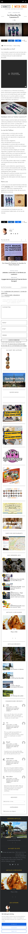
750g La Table (7, 631)
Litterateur (7, 186)
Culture (14, 652)
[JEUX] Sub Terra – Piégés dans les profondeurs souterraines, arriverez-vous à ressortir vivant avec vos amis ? (17, 595)
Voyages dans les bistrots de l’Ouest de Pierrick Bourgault (14, 279)
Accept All (14, 924)
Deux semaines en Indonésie (17, 669)
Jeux (14, 563)
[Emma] (14, 367)
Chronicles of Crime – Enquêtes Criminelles (14, 565)
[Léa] (14, 363)
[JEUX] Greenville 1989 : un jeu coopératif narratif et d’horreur (17, 588)
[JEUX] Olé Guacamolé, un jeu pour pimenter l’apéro (17, 606)
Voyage (12, 668)
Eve (14, 20)
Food (7, 629)
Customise (14, 927)
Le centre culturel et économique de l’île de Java (16, 686)
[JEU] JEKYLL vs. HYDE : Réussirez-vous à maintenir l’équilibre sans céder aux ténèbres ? (12, 708)
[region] (14, 923)
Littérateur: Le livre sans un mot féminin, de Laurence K (14, 272)
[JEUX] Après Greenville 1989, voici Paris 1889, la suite (17, 580)
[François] (14, 359)
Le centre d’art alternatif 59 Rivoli (14, 653)
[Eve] (14, 355)
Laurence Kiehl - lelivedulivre (12, 295)
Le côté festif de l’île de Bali (17, 678)
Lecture (9, 12)
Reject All (14, 931)
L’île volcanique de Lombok (16, 695)
